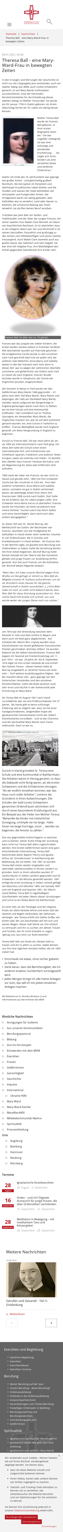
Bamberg (16, 1146)
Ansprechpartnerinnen (23, 1400)
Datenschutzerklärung (26, 1510)
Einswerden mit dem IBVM (23, 1050)
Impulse (12, 1084)
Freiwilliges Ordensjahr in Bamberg (30, 1407)
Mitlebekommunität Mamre (24, 1118)
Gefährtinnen (15, 1067)
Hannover (16, 1152)
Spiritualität (14, 1124)
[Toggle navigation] (9, 24)
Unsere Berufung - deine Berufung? (30, 1388)
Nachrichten (28, 33)
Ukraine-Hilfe (18, 1096)
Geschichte (14, 1079)
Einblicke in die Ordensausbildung (29, 1396)
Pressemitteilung (17, 1129)
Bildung (11, 1039)
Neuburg (16, 1158)
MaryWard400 (16, 1112)
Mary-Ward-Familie (19, 1107)
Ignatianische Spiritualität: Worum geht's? (33, 1438)
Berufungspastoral (19, 1034)
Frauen (11, 1062)
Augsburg (16, 1141)
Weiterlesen (17, 1314)
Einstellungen (49, 1526)
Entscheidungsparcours (23, 1419)
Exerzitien (13, 1056)
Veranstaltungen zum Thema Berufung (32, 1404)
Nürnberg (16, 1163)
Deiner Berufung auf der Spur (27, 1384)
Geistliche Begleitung (22, 1357)
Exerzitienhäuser (19, 1365)
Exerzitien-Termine (20, 1369)
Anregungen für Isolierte (22, 1022)
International (15, 1090)
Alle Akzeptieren (31, 1521)
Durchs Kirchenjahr (19, 1045)
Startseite (11, 33)
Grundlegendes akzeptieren (21, 1517)
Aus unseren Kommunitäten (25, 1028)
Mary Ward (14, 1101)
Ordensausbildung (20, 1392)
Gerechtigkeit (15, 1073)
